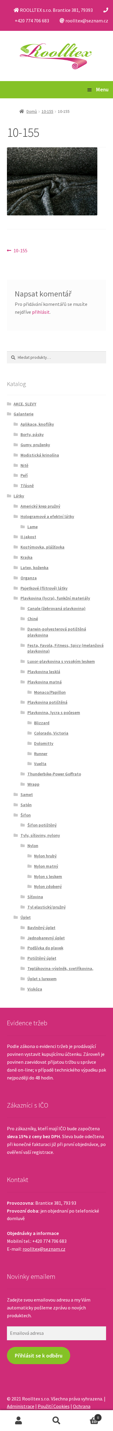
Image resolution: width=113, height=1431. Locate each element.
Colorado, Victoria (51, 733)
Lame (32, 526)
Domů (32, 111)
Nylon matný (46, 866)
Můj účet (19, 1420)
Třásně (27, 485)
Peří (24, 475)
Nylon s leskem (48, 876)
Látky (19, 496)
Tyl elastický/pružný (46, 907)
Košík (87, 1415)
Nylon (32, 845)
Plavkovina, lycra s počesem (53, 712)
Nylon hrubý (45, 856)
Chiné (32, 618)
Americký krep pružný (40, 506)
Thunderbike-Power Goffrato (54, 774)
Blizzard (41, 722)
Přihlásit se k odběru (38, 1355)
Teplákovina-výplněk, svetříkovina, (60, 968)
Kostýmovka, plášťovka (42, 547)
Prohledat (56, 1420)
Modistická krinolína (39, 455)
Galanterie (23, 414)
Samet (26, 794)
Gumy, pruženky (35, 444)
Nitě (24, 465)
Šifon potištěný (42, 825)
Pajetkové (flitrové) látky (43, 588)
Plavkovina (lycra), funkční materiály (55, 598)
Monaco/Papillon (50, 692)
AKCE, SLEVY (25, 404)
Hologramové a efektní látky (47, 516)
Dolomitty (43, 743)
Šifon (25, 815)
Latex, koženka (34, 567)
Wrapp (33, 784)
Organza (28, 578)
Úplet (25, 917)
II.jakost (28, 536)
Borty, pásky (32, 434)
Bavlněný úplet (41, 927)
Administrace (20, 1406)
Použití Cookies (54, 1406)
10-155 (47, 111)
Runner (40, 753)
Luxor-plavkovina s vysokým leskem (61, 661)
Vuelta (40, 763)
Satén (26, 804)
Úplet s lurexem (42, 978)
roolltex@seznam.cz (44, 1249)
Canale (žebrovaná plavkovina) (56, 608)
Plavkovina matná (44, 682)
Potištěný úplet (41, 958)
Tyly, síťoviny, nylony (40, 835)
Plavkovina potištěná (47, 702)
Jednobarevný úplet (46, 938)
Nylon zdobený (48, 886)
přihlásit (41, 312)
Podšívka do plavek (45, 948)
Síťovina (35, 896)
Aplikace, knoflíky (37, 424)
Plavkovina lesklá (43, 671)
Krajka (26, 557)
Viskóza (34, 989)
